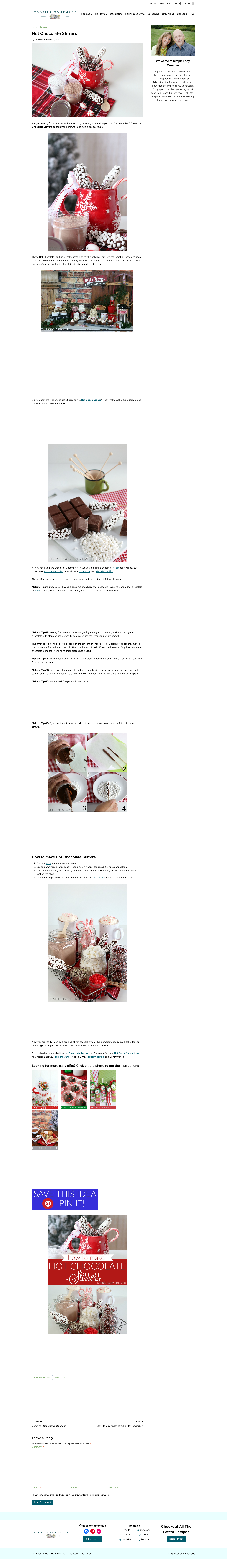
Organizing (168, 13)
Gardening (153, 13)
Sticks (116, 567)
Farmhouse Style (135, 13)
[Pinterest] (189, 3)
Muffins (145, 1539)
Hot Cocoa (60, 1377)
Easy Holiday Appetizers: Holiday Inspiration (119, 1423)
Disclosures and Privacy (80, 1553)
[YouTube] (184, 3)
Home (34, 27)
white (37, 590)
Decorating (116, 13)
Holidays (43, 27)
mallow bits (99, 877)
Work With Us (58, 1553)
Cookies (126, 1534)
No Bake (126, 1539)
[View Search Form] (192, 14)
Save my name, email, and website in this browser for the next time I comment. (72, 1495)
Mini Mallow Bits (104, 571)
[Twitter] (176, 3)
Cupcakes (145, 1530)
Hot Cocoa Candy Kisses (127, 1053)
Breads (126, 1530)
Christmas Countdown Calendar (49, 1423)
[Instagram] (193, 3)
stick (48, 863)
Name (37, 1487)
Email (75, 1487)
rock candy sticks (53, 571)
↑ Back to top (40, 1553)
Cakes (145, 1534)
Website (113, 1487)
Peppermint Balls (95, 1056)
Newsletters (166, 3)
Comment (38, 1447)
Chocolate (84, 571)
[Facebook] (180, 3)
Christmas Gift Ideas (42, 1377)
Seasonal (182, 13)
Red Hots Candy (62, 1056)
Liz (36, 40)
